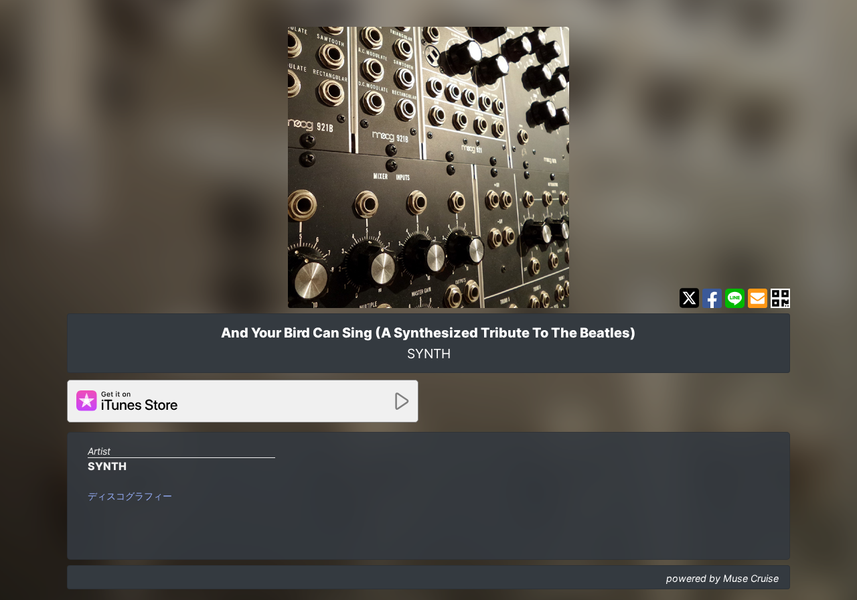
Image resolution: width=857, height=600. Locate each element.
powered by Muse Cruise (722, 578)
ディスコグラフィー (130, 496)
